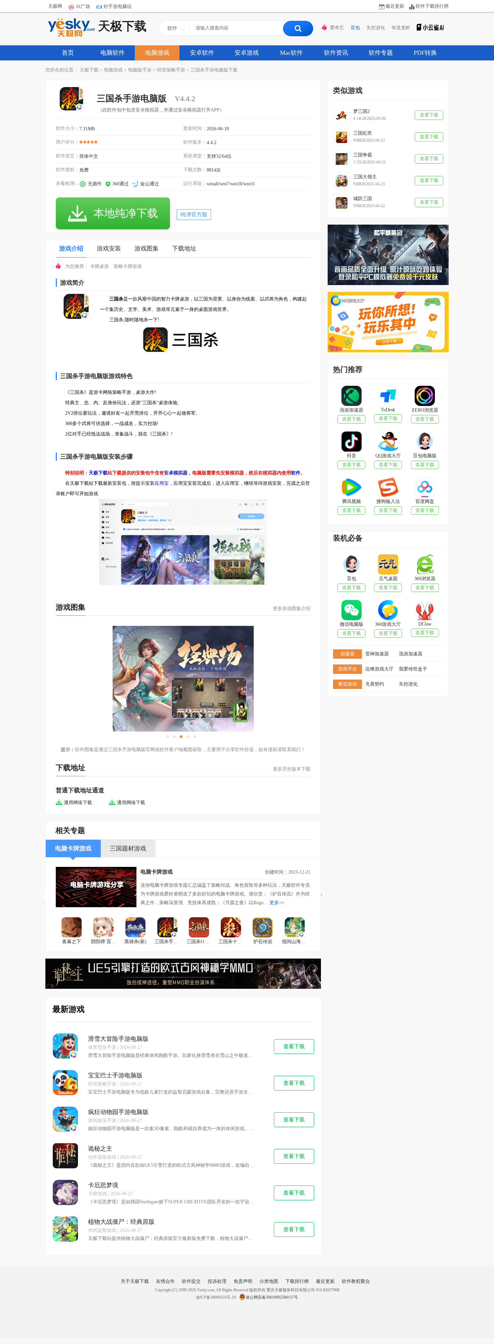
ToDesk (388, 409)
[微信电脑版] (351, 610)
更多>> (277, 902)
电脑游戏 (157, 52)
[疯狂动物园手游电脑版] (65, 1120)
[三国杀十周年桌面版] (231, 928)
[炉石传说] (263, 928)
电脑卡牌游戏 (156, 872)
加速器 (347, 653)
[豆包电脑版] (424, 442)
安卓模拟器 (176, 472)
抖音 (351, 455)
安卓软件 (202, 52)
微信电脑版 (351, 624)
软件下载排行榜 (432, 6)
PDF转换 (425, 52)
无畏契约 (374, 684)
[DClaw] (424, 610)
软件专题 (381, 52)
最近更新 (394, 6)
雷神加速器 (377, 653)
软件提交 (191, 1281)
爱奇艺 (337, 27)
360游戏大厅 (388, 624)
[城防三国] (341, 202)
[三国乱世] (341, 137)
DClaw (424, 624)
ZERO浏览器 (425, 410)
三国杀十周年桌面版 (232, 941)
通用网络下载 (78, 802)
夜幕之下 (71, 941)
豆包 (355, 27)
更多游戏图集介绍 (292, 608)
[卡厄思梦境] (65, 1193)
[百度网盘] (424, 488)
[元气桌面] (388, 565)
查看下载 (294, 1046)
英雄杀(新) (135, 941)
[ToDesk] (388, 396)
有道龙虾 (401, 27)
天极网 (55, 6)
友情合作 (165, 1281)
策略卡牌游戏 (128, 266)
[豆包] (351, 565)
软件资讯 (336, 52)
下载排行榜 (297, 1281)
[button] (323, 894)
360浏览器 (425, 578)
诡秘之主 (100, 1148)
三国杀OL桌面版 (201, 941)
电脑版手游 (140, 70)
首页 (68, 52)
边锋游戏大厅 (379, 668)
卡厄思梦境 (103, 1185)
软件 (295, 472)
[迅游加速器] (351, 396)
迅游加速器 (351, 410)
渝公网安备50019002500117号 (272, 1297)
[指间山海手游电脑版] (295, 928)
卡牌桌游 (99, 266)
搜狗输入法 (388, 501)
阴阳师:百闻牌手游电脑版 (105, 941)
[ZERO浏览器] (424, 396)
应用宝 (162, 483)
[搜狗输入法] (388, 488)
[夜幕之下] (72, 928)
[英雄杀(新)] (136, 928)
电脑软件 (112, 52)
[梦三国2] (341, 115)
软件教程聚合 (356, 1281)
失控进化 (375, 27)
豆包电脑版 (425, 455)
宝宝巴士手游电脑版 (115, 1075)
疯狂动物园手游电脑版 (118, 1112)
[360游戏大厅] (388, 610)
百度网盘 (424, 501)
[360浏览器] (424, 565)
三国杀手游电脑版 (169, 941)
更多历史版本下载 (292, 769)
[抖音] (351, 442)
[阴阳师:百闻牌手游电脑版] (104, 928)
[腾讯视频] (351, 488)
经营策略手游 (171, 70)
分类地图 (268, 1281)
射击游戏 (347, 684)
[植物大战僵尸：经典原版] (65, 1229)
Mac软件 (291, 52)
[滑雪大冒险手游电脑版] (65, 1046)
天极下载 (122, 26)
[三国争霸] (341, 158)
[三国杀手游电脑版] (167, 928)
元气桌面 (388, 578)
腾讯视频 (351, 501)
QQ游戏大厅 (388, 455)
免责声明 (243, 1281)
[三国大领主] (341, 180)
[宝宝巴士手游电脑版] (65, 1083)
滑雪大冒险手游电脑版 (118, 1038)
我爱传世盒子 (413, 668)
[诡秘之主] (65, 1156)
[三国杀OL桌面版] (199, 928)
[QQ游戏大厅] (388, 442)
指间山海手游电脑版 (296, 941)
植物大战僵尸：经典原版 (121, 1221)
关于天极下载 (135, 1281)
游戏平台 (347, 668)
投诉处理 (217, 1281)
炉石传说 (262, 941)
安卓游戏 (247, 52)
